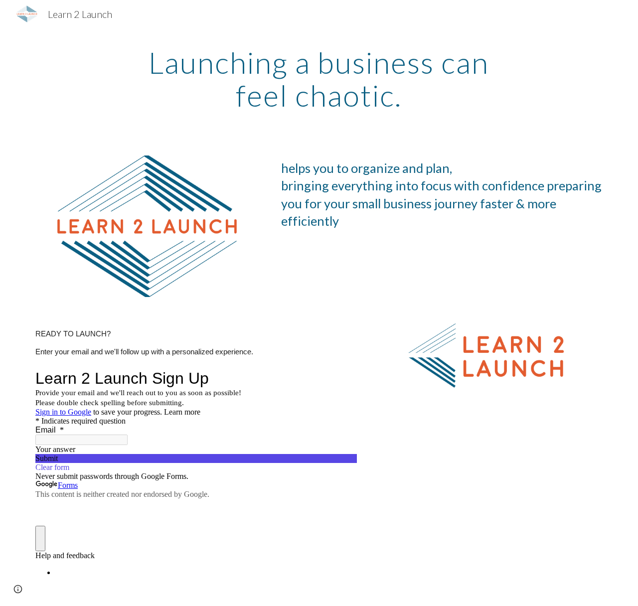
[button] (18, 589)
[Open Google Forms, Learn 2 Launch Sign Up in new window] (342, 378)
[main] (319, 79)
